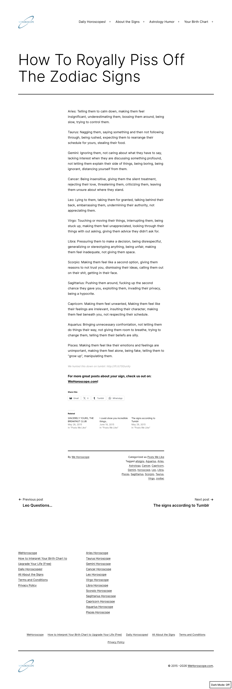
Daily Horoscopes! (92, 22)
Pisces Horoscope (98, 612)
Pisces (125, 474)
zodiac (160, 478)
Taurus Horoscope (98, 558)
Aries (161, 461)
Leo (154, 469)
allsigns (139, 461)
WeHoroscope (27, 553)
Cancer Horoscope (98, 569)
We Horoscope (80, 456)
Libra (161, 469)
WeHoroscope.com (82, 381)
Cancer (146, 465)
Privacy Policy (27, 585)
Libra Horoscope (97, 585)
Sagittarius (137, 474)
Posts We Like (155, 456)
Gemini (132, 469)
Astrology (134, 465)
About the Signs (128, 22)
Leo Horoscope (96, 574)
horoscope (143, 469)
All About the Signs (30, 574)
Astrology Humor (161, 22)
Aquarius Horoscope (99, 606)
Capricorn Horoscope (100, 601)
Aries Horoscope (97, 553)
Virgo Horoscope (97, 579)
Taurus (160, 474)
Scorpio (149, 474)
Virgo (151, 478)
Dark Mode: (218, 684)
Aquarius (151, 461)
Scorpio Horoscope (99, 590)
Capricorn (158, 465)
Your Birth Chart (196, 22)
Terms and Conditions (33, 579)
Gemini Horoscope (98, 563)
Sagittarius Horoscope (101, 596)
